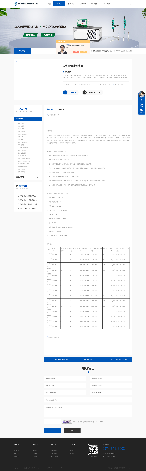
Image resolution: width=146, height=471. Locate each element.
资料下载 (35, 456)
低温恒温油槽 (21, 172)
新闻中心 (71, 4)
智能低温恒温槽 (22, 150)
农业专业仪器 (54, 456)
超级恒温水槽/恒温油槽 (24, 158)
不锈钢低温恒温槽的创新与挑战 (27, 204)
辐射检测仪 (54, 450)
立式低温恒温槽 (22, 153)
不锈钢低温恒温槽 (23, 166)
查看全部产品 (20, 177)
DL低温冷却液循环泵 (23, 164)
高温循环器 (21, 145)
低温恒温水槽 (21, 169)
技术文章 (83, 4)
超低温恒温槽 (21, 131)
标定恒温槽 (21, 126)
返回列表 (89, 359)
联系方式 (72, 450)
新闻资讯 (35, 450)
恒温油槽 (20, 139)
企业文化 (16, 453)
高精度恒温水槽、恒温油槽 (25, 161)
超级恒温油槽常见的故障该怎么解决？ (28, 208)
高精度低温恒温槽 (23, 142)
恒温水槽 (20, 137)
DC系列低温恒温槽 (107, 51)
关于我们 (107, 4)
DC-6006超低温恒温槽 (61, 359)
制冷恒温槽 (21, 123)
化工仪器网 (117, 468)
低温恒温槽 (96, 51)
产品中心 (58, 4)
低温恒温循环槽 (22, 155)
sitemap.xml (129, 468)
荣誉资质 (16, 456)
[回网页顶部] (141, 100)
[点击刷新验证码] (67, 422)
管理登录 (122, 468)
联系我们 (94, 4)
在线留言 (61, 109)
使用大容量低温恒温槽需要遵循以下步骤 (28, 200)
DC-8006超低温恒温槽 (120, 359)
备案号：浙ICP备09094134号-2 (55, 468)
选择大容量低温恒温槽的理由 (27, 196)
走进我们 (16, 450)
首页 (49, 4)
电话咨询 (141, 106)
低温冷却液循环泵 (23, 134)
